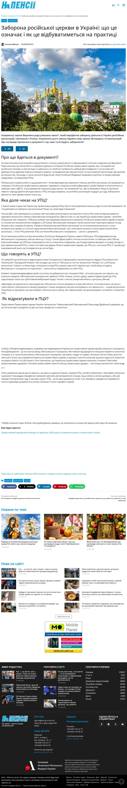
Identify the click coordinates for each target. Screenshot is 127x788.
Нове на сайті (12, 564)
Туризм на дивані (107, 782)
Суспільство (12, 21)
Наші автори (41, 731)
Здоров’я (104, 777)
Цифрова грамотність (91, 782)
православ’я (18, 481)
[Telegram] (108, 724)
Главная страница (8, 16)
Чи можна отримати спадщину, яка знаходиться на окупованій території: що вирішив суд (103, 604)
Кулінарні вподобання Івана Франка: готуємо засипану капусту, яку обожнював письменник (102, 593)
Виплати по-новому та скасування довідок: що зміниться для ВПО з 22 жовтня (39, 604)
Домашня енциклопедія (90, 780)
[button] (124, 5)
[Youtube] (122, 724)
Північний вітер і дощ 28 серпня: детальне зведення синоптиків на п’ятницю (100, 570)
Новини (69, 777)
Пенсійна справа (79, 777)
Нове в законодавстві (74, 782)
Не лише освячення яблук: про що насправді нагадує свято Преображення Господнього (61, 544)
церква (27, 481)
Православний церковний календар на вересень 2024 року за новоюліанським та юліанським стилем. (50, 432)
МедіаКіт (71, 716)
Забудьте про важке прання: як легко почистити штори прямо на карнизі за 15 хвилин (40, 593)
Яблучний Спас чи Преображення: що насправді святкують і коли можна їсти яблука (104, 544)
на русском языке (118, 44)
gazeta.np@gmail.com (43, 752)
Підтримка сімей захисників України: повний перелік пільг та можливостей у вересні (101, 581)
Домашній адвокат (73, 780)
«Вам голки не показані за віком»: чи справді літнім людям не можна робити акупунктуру (69, 690)
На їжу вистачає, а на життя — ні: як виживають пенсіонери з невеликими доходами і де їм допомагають (70, 675)
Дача (97, 777)
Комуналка (91, 777)
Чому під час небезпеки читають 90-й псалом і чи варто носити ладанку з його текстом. (44, 473)
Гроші (117, 782)
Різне (77, 785)
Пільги (110, 780)
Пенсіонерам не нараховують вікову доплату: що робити (67, 702)
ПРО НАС (39, 716)
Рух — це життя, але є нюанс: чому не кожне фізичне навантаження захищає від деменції (38, 570)
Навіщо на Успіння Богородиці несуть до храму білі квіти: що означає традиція (19, 543)
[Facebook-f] (101, 724)
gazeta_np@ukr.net (75, 739)
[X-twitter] (115, 724)
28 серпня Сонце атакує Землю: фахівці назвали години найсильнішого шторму (39, 581)
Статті (18, 16)
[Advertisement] (63, 328)
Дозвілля (103, 780)
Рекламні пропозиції (77, 721)
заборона (8, 481)
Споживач (70, 785)
